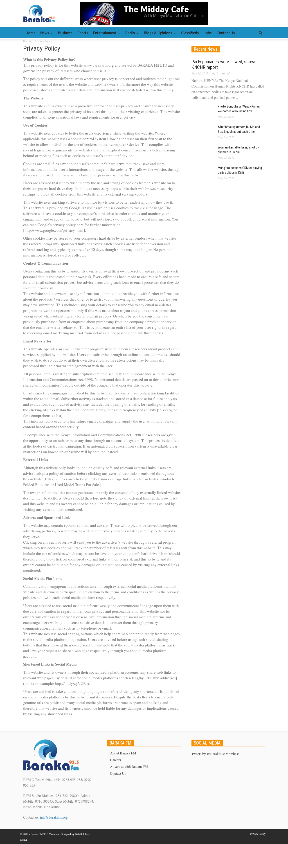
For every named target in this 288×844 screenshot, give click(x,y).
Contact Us (226, 33)
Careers (115, 759)
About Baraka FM (123, 753)
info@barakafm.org (54, 817)
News (43, 35)
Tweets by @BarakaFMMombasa (215, 753)
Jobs (208, 33)
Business (65, 33)
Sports (82, 33)
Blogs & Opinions (157, 35)
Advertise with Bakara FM (129, 766)
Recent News (205, 49)
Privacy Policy (258, 833)
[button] (260, 32)
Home (30, 33)
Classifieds (190, 33)
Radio (129, 35)
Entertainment (103, 35)
